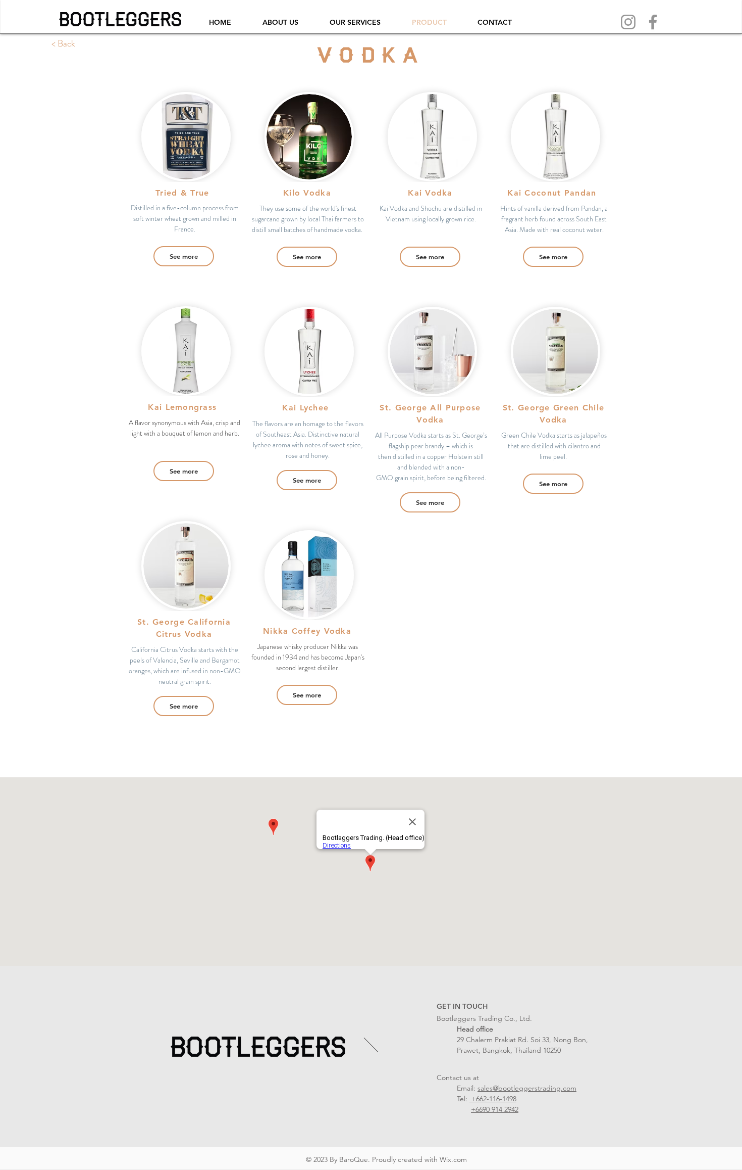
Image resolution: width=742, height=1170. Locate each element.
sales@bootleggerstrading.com (527, 1088)
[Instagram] (628, 22)
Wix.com (453, 1159)
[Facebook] (653, 22)
